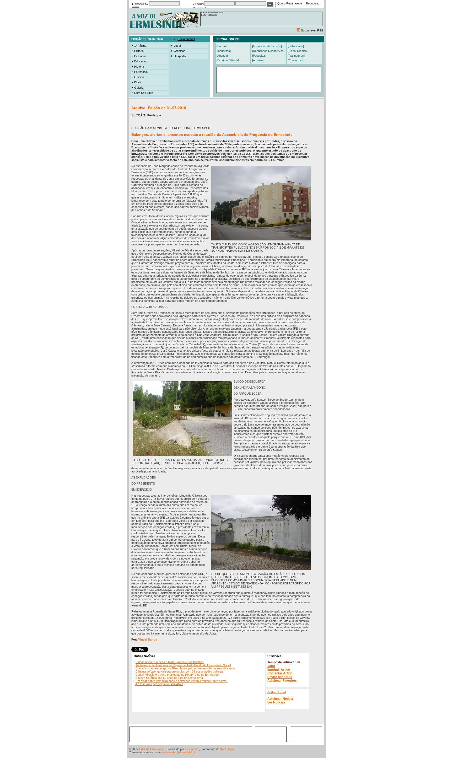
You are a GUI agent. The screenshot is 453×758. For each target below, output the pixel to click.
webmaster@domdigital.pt (178, 752)
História (139, 66)
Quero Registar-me (289, 3)
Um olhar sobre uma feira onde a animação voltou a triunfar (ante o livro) (182, 680)
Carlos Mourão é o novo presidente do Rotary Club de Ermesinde (177, 674)
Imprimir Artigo (278, 669)
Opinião (139, 77)
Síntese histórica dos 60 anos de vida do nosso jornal (169, 677)
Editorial (139, 50)
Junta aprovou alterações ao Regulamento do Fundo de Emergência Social (183, 665)
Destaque (140, 56)
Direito (138, 82)
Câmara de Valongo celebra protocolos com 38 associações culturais (180, 671)
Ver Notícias (276, 702)
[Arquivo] (257, 60)
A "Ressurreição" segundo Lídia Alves (159, 684)
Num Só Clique (143, 92)
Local (177, 45)
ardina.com (192, 749)
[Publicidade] (296, 46)
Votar (271, 666)
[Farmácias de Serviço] (267, 46)
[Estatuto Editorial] (228, 60)
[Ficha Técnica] (298, 50)
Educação (140, 61)
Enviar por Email (279, 677)
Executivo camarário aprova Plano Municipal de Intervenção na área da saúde (185, 668)
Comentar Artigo (279, 673)
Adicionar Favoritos (282, 680)
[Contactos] (295, 60)
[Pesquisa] (259, 55)
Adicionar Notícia (280, 699)
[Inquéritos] (224, 50)
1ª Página (140, 45)
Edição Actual (186, 39)
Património (141, 71)
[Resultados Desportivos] (268, 50)
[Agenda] (222, 55)
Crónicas (179, 50)
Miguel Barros (147, 639)
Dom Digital (227, 749)
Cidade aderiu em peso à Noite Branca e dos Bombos (170, 662)
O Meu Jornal (276, 692)
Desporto (180, 56)
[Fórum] (221, 46)
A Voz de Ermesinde (151, 749)
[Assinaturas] (296, 55)
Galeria (138, 87)
